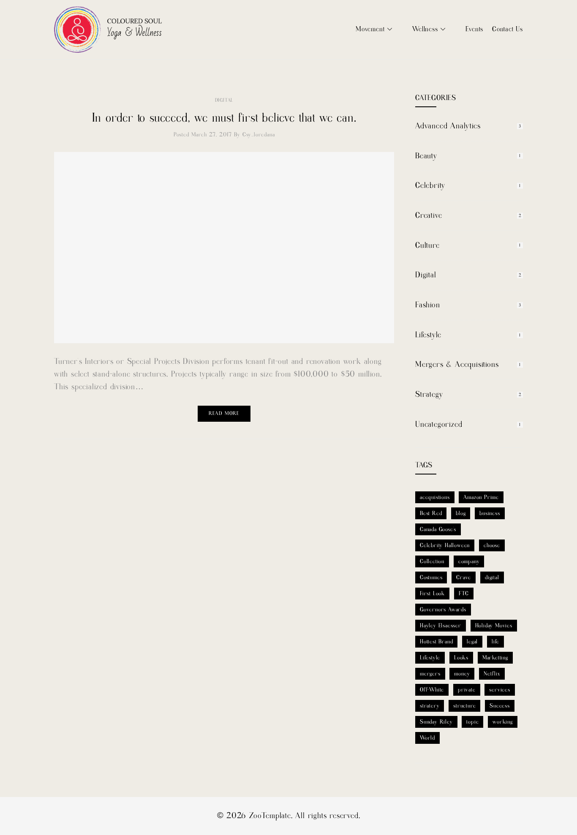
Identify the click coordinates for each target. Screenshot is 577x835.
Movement (370, 29)
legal (472, 642)
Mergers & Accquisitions (456, 365)
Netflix (492, 674)
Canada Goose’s (438, 529)
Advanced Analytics (447, 126)
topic (472, 722)
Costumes (431, 577)
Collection (432, 561)
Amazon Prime (481, 497)
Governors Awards (443, 610)
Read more (224, 413)
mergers (430, 674)
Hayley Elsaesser (440, 626)
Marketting (495, 658)
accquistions (435, 497)
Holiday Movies (493, 626)
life (495, 642)
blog (460, 513)
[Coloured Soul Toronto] (108, 29)
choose (492, 545)
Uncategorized (438, 424)
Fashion (427, 305)
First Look (432, 593)
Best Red (431, 513)
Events (474, 29)
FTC (464, 593)
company (469, 561)
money (462, 674)
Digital (224, 100)
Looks (461, 658)
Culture (427, 245)
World (427, 738)
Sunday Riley (436, 722)
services (499, 690)
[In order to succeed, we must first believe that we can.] (224, 247)
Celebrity (430, 186)
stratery (429, 706)
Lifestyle (428, 335)
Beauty (426, 156)
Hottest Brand (436, 642)
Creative (428, 215)
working (503, 722)
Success (500, 706)
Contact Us (507, 29)
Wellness (425, 29)
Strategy (429, 394)
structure (464, 706)
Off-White (432, 690)
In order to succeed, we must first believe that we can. (224, 118)
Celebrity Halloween (445, 545)
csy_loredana (258, 135)
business (489, 513)
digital (492, 577)
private (467, 690)
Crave (463, 577)
